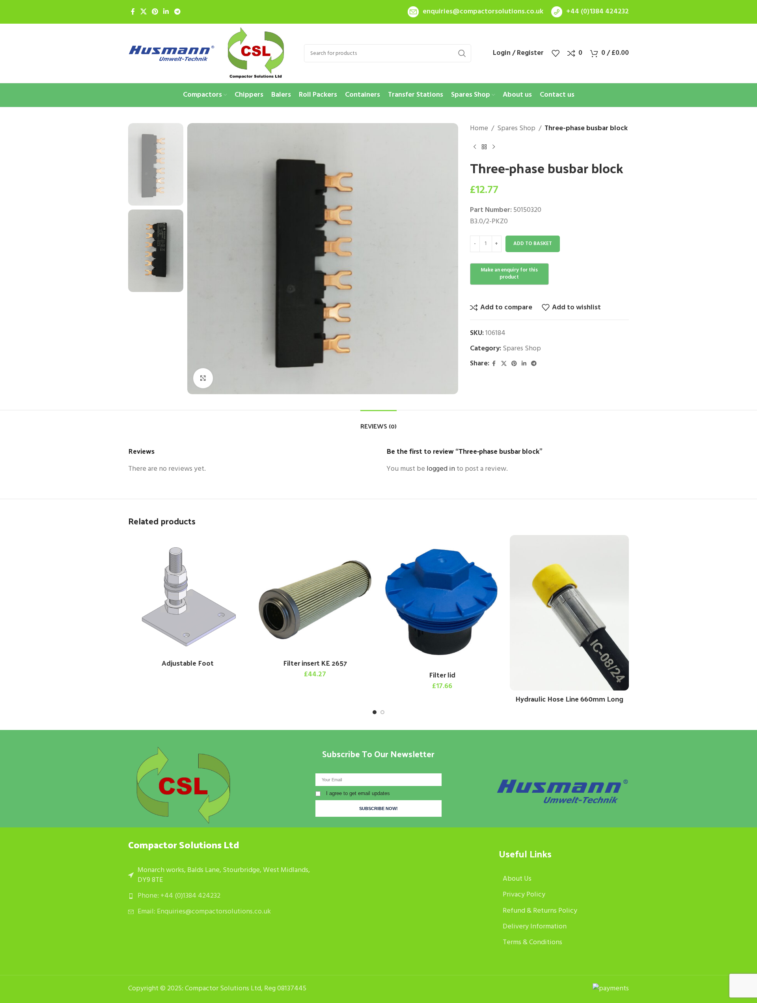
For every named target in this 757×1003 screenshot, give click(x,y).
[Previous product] (474, 147)
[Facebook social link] (133, 12)
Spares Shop (516, 128)
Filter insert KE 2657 (315, 662)
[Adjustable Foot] (188, 595)
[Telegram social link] (177, 12)
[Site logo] (171, 53)
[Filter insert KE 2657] (315, 595)
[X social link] (143, 12)
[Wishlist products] (555, 53)
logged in (441, 469)
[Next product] (493, 147)
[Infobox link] (475, 12)
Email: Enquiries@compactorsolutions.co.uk (204, 911)
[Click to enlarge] (203, 378)
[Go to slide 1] (375, 712)
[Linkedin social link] (166, 12)
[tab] (378, 422)
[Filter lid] (442, 600)
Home (479, 128)
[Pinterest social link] (154, 12)
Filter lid (442, 674)
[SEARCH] (462, 53)
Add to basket (532, 244)
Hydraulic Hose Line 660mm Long (569, 698)
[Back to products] (484, 147)
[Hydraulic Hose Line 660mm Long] (569, 612)
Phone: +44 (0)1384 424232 (179, 896)
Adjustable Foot (188, 662)
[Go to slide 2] (382, 712)
